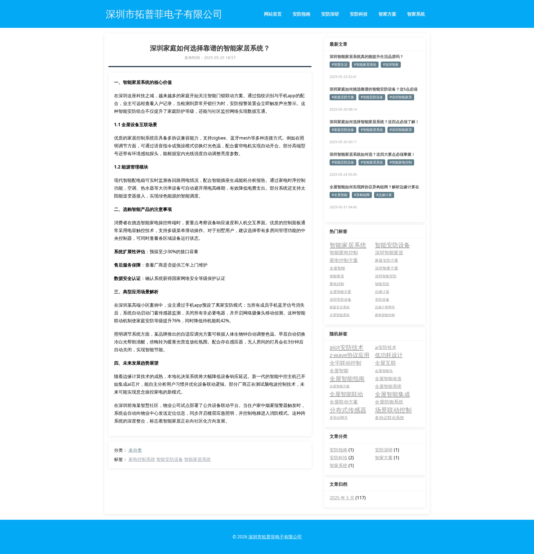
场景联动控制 (393, 410)
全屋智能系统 (340, 315)
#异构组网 (362, 194)
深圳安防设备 (340, 299)
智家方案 (387, 14)
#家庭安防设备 (343, 129)
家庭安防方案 (386, 260)
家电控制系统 (141, 459)
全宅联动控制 (345, 363)
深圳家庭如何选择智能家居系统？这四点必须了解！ (374, 121)
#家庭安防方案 (343, 97)
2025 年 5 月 (342, 498)
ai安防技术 (385, 347)
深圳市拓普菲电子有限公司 (275, 537)
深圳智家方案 (386, 268)
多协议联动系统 (389, 417)
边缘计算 (382, 291)
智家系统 (416, 14)
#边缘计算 (384, 194)
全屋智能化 (384, 370)
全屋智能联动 (346, 394)
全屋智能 (337, 268)
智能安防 (382, 283)
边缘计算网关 (385, 307)
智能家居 (337, 276)
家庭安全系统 (340, 307)
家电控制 (337, 283)
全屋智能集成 (392, 394)
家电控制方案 (344, 260)
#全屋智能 (339, 194)
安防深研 (330, 14)
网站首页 (273, 14)
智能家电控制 (344, 252)
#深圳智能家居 (401, 97)
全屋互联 (385, 363)
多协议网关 (339, 417)
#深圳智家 (391, 64)
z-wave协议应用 (349, 355)
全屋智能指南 (347, 378)
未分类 (135, 450)
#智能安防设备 (372, 97)
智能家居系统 (197, 459)
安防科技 (359, 14)
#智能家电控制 (401, 162)
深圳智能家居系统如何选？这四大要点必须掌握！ (372, 154)
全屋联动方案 (344, 402)
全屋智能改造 (388, 378)
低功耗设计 (389, 355)
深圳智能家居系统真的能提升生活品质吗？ (367, 56)
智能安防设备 (169, 459)
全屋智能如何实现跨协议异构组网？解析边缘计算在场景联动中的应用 (374, 187)
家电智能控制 (385, 315)
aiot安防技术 (347, 347)
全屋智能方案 (340, 291)
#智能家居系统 (365, 64)
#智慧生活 (339, 64)
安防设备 (382, 299)
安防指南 (301, 14)
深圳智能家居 (389, 252)
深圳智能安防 (386, 276)
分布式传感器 (348, 410)
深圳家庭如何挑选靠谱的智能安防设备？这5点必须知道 (373, 89)
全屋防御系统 (389, 402)
